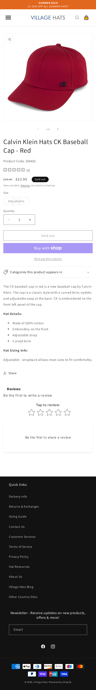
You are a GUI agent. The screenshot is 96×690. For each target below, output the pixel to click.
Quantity (9, 211)
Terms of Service (20, 547)
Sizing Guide (18, 516)
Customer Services (22, 537)
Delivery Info (18, 496)
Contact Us (17, 527)
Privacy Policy (18, 557)
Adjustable (18, 202)
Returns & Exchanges (24, 506)
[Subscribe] (82, 630)
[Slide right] (58, 129)
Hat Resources (19, 567)
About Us (15, 577)
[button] (8, 17)
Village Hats (40, 682)
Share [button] (12, 373)
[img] (14, 170)
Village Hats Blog (21, 587)
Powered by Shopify (60, 682)
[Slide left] (38, 129)
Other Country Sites (23, 597)
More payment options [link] (48, 258)
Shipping (25, 185)
